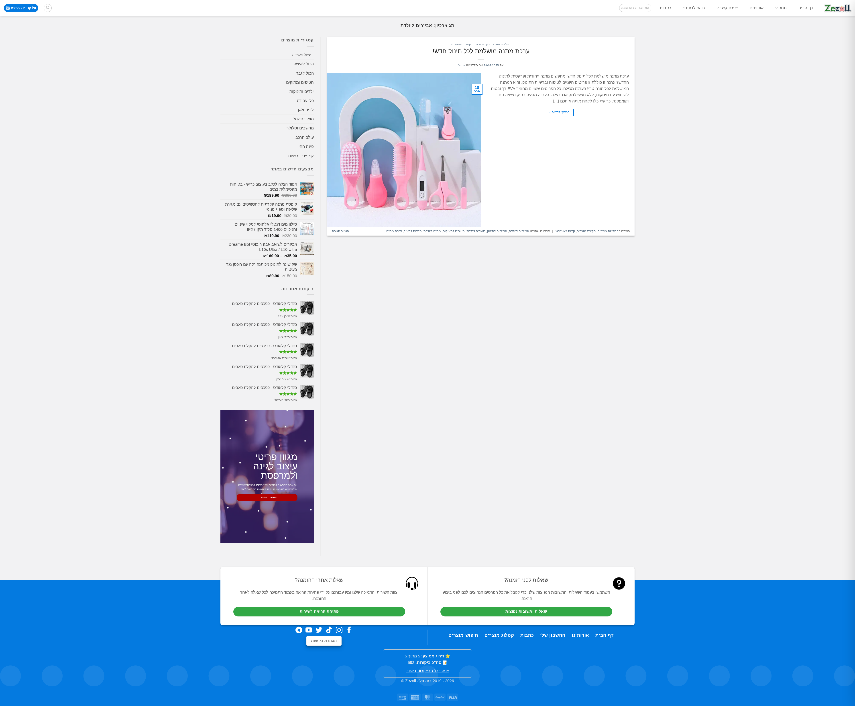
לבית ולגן (306, 110)
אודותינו (757, 8)
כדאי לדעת (695, 8)
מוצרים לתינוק (475, 231)
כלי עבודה (305, 100)
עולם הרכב (304, 137)
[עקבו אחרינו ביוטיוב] (308, 630)
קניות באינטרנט (461, 44)
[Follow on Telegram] (298, 630)
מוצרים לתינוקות (454, 231)
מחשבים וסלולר (300, 128)
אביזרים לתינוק (497, 231)
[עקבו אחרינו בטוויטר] (319, 630)
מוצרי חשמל (303, 119)
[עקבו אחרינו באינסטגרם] (339, 630)
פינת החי (306, 146)
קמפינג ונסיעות (301, 155)
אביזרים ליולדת (519, 231)
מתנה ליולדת (432, 231)
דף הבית (805, 8)
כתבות (665, 8)
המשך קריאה (559, 112)
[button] (635, 8)
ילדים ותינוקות (301, 91)
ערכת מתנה (394, 231)
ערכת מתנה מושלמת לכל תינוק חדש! (481, 51)
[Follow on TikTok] (329, 630)
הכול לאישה (304, 64)
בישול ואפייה (303, 55)
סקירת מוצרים (481, 44)
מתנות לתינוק (413, 231)
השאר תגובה (340, 231)
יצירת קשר (728, 8)
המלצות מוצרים (501, 44)
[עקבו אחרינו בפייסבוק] (349, 630)
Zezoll (410, 681)
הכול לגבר (305, 73)
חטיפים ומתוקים (300, 82)
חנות (782, 8)
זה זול (461, 65)
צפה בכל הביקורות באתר (427, 671)
